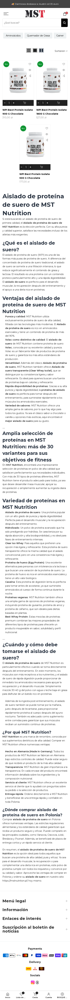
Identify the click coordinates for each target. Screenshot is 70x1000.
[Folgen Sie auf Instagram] (33, 982)
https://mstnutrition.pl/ (15, 880)
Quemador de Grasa (38, 35)
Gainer (60, 35)
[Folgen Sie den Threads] (37, 982)
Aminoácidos (13, 35)
